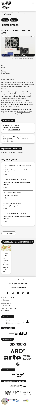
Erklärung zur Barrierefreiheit (18, 283)
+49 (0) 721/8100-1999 (12, 127)
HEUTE (5, 401)
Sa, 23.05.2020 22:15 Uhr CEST (12, 203)
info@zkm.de (5, 310)
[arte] (12, 357)
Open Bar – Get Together (10, 195)
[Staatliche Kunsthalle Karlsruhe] (27, 393)
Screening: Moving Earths (11, 206)
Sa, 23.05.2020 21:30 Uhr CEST (12, 192)
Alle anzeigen (10, 233)
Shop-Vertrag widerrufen (18, 287)
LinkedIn (28, 293)
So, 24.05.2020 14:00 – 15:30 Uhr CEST (14, 214)
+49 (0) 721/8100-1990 (12, 125)
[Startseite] (7, 5)
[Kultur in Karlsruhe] (18, 364)
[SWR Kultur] (27, 357)
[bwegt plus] (18, 375)
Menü (33, 3)
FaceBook (8, 293)
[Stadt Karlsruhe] (28, 322)
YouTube (18, 293)
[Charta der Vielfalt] (13, 400)
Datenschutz (22, 280)
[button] (18, 46)
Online (3, 67)
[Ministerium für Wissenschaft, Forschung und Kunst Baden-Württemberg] (15, 322)
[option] (6, 259)
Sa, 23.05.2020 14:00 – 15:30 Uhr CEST (14, 180)
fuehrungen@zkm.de (23, 111)
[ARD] (18, 351)
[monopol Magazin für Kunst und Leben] (18, 345)
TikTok (23, 293)
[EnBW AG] (18, 333)
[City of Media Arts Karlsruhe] (25, 400)
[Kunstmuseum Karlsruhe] (13, 393)
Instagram (13, 293)
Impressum (13, 280)
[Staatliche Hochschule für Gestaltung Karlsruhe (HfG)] (18, 386)
